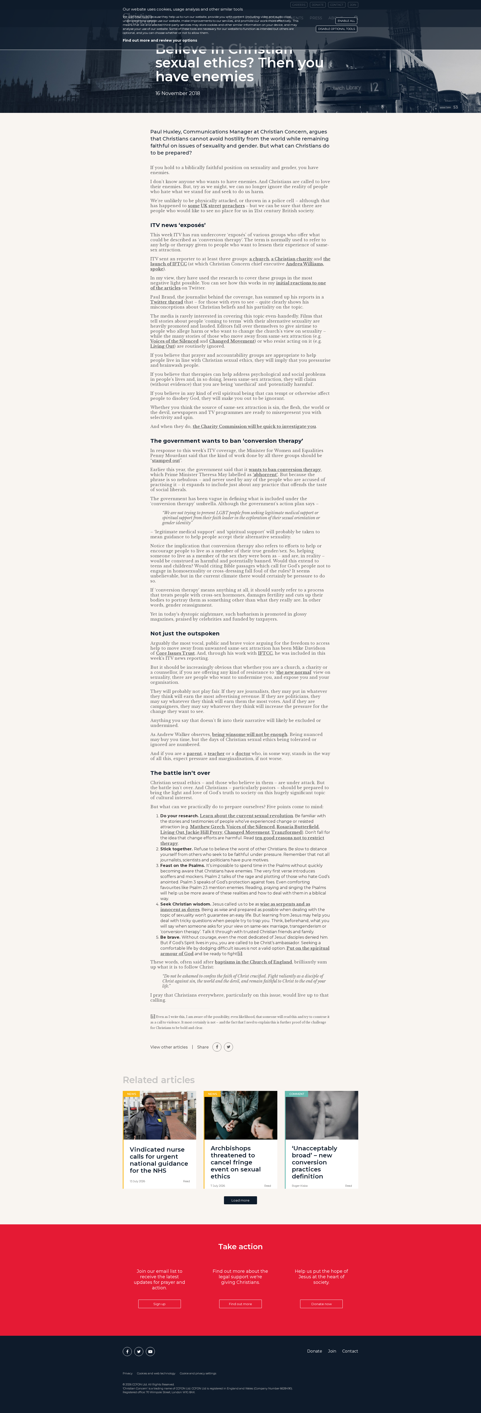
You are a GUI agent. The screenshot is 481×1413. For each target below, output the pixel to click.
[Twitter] (138, 1351)
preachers (233, 205)
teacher (216, 753)
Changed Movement (232, 341)
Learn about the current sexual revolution (246, 815)
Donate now (321, 1304)
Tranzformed (286, 832)
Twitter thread (166, 302)
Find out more (240, 1304)
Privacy (128, 1373)
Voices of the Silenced (174, 341)
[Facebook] (127, 1351)
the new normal (293, 672)
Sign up (159, 1304)
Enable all (346, 21)
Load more (240, 1200)
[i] (239, 953)
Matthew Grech (207, 826)
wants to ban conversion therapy (285, 469)
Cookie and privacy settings (198, 1373)
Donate (314, 1351)
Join (332, 1351)
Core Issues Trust (175, 653)
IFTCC (265, 653)
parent (194, 753)
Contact (350, 1351)
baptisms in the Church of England (253, 961)
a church (259, 258)
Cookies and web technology (156, 1373)
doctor (243, 753)
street (214, 205)
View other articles (169, 1047)
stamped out (166, 460)
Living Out (162, 346)
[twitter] (228, 1047)
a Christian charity (292, 258)
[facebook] (216, 1047)
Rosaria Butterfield (298, 826)
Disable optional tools (336, 29)
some (194, 205)
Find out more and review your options (160, 40)
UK (204, 205)
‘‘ (265, 474)
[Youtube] (150, 1351)
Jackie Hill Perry (204, 832)
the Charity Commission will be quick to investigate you (254, 426)
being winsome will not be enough (249, 734)
